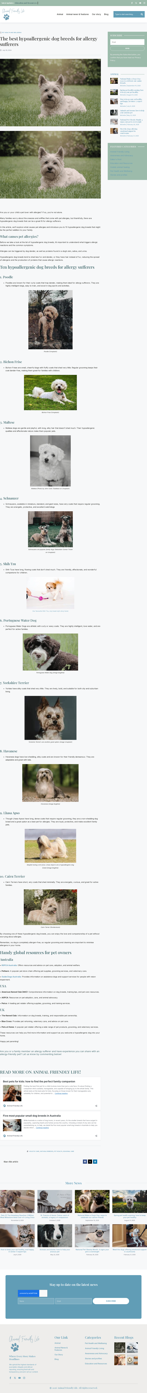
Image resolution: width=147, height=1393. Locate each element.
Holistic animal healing (120, 167)
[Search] (143, 14)
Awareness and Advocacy (121, 155)
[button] (85, 1162)
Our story (96, 14)
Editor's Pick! (116, 159)
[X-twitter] (136, 3)
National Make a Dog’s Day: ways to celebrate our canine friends (131, 81)
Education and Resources (121, 163)
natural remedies (46, 1151)
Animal (60, 14)
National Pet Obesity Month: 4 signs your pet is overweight (131, 121)
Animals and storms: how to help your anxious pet (132, 111)
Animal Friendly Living (119, 152)
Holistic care (34, 1151)
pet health (58, 1151)
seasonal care (68, 1151)
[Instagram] (144, 3)
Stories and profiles (118, 175)
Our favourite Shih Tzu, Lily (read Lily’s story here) (50, 611)
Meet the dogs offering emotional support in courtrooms (128, 131)
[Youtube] (140, 3)
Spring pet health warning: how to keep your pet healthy (132, 91)
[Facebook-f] (132, 3)
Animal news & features (77, 14)
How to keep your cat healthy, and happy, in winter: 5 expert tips (131, 101)
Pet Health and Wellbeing (11, 32)
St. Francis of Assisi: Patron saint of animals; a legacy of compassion (55, 1216)
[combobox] (127, 14)
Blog (106, 14)
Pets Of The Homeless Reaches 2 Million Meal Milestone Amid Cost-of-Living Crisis (17, 1216)
